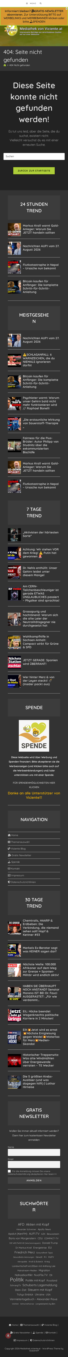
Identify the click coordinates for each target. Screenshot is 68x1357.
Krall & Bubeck (36, 1261)
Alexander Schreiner (26, 1229)
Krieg (47, 1261)
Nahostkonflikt (23, 1275)
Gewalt (39, 1257)
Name (11, 1147)
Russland (52, 1280)
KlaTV (51, 1257)
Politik (17, 1279)
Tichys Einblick (25, 1294)
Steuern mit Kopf (40, 1290)
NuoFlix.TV (41, 1275)
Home (14, 835)
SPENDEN (39, 21)
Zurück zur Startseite (34, 170)
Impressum (17, 875)
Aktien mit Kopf (37, 1224)
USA (48, 1294)
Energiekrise (40, 1247)
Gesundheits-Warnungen (23, 1257)
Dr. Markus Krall (24, 1247)
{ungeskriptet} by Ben (45, 1304)
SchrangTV (15, 1285)
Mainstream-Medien (27, 1270)
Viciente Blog (18, 848)
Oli (50, 1275)
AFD (21, 1224)
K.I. (45, 1256)
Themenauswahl (19, 842)
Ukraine (39, 1294)
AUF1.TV (34, 1233)
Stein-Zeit (20, 1290)
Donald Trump (50, 1242)
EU (50, 1247)
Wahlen (15, 1304)
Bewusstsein (53, 1233)
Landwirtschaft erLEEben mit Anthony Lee (33, 1266)
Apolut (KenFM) (17, 1233)
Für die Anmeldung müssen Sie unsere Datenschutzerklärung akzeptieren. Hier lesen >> (32, 1172)
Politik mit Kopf (35, 1280)
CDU (40, 1238)
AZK (43, 1234)
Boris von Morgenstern (22, 1238)
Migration (44, 1270)
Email (10, 1159)
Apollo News (44, 1229)
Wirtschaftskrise (27, 1304)
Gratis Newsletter (21, 855)
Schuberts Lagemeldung (39, 1285)
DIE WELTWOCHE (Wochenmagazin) (25, 1243)
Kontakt (15, 868)
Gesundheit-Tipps (44, 1252)
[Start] (4, 65)
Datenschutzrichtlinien (23, 882)
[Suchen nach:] (39, 3)
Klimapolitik (22, 1261)
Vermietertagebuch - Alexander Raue (33, 1299)
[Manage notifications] (8, 1335)
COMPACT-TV (51, 1238)
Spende (15, 861)
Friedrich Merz (24, 1252)
